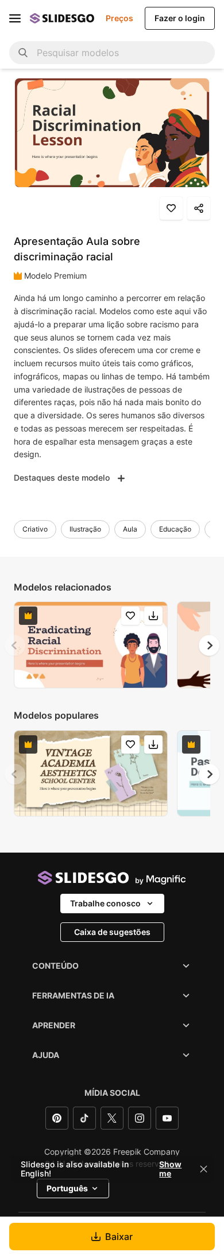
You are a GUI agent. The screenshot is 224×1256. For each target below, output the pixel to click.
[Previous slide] (15, 645)
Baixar (119, 1236)
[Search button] (23, 52)
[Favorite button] (171, 208)
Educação (175, 529)
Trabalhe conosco (105, 903)
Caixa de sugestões (112, 932)
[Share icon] (198, 208)
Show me (170, 1169)
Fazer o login (180, 18)
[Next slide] (209, 645)
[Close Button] (204, 1169)
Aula (130, 529)
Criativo (35, 529)
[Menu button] (15, 18)
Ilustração (85, 529)
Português (67, 1188)
